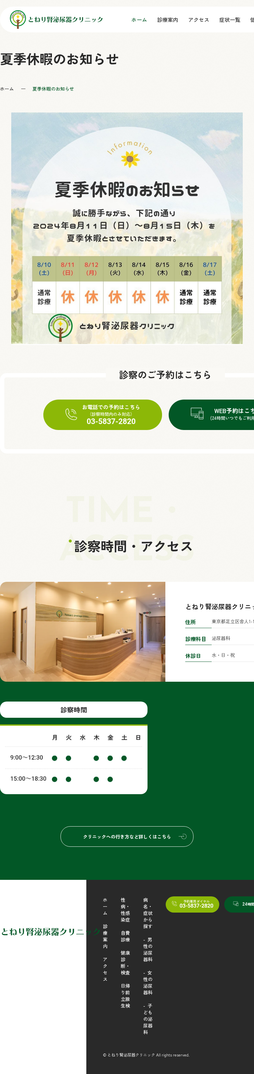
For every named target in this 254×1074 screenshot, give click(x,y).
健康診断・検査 (125, 962)
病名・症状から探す (147, 912)
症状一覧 (229, 19)
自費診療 (125, 936)
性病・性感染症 (125, 909)
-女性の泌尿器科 (147, 982)
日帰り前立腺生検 (125, 995)
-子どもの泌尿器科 (147, 1018)
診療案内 (167, 19)
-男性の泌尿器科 (147, 949)
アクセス (198, 19)
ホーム (139, 19)
